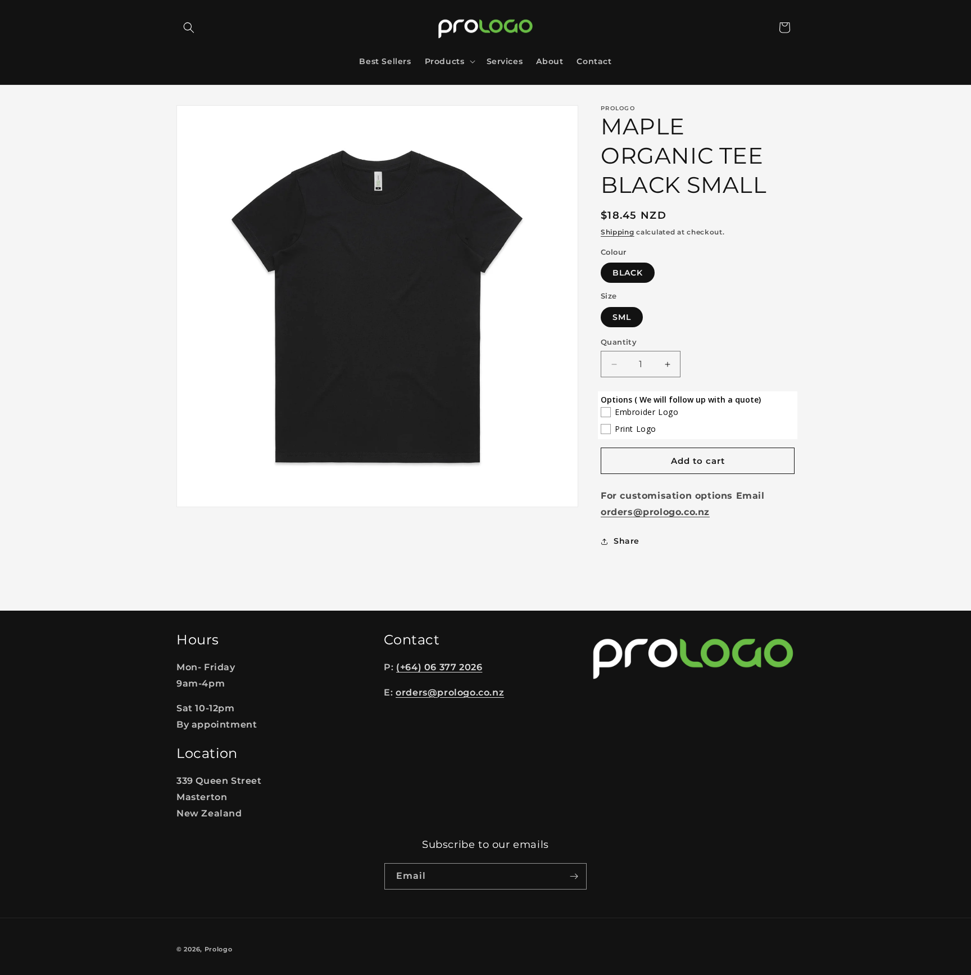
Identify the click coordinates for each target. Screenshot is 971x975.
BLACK (627, 273)
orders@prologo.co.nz (450, 692)
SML (621, 317)
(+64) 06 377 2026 (439, 667)
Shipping (617, 232)
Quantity (619, 341)
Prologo (219, 949)
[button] (188, 27)
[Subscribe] (573, 876)
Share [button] (626, 541)
